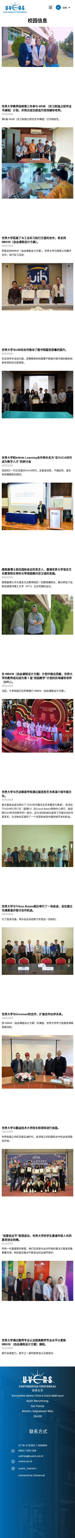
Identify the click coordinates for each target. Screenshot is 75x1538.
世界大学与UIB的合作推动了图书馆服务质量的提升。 (35, 349)
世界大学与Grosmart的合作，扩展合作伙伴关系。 (33, 1014)
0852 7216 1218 (27, 1450)
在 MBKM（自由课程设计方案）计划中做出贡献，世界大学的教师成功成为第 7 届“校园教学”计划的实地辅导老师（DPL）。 (37, 678)
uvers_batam (27, 1468)
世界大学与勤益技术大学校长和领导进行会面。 (31, 1127)
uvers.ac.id (25, 1461)
